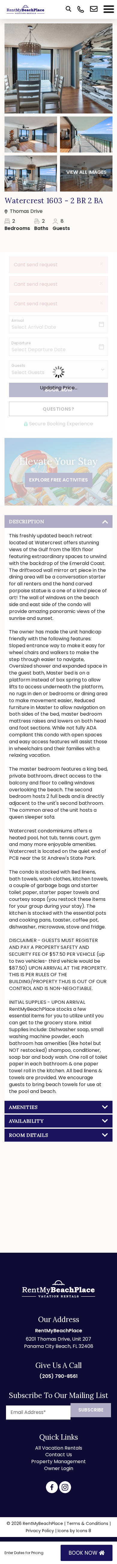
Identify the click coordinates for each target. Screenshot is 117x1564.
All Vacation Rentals (58, 1448)
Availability (26, 1121)
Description (26, 521)
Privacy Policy (40, 1531)
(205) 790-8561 (58, 1376)
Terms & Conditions (87, 1523)
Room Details (28, 1135)
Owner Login (58, 1468)
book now (84, 1552)
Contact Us (58, 1454)
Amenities (23, 1107)
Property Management (58, 1461)
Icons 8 (83, 1531)
